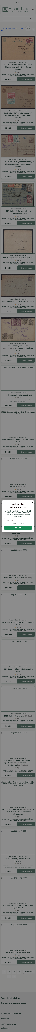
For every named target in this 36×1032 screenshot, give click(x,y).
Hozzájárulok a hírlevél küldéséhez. (15, 524)
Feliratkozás (18, 528)
